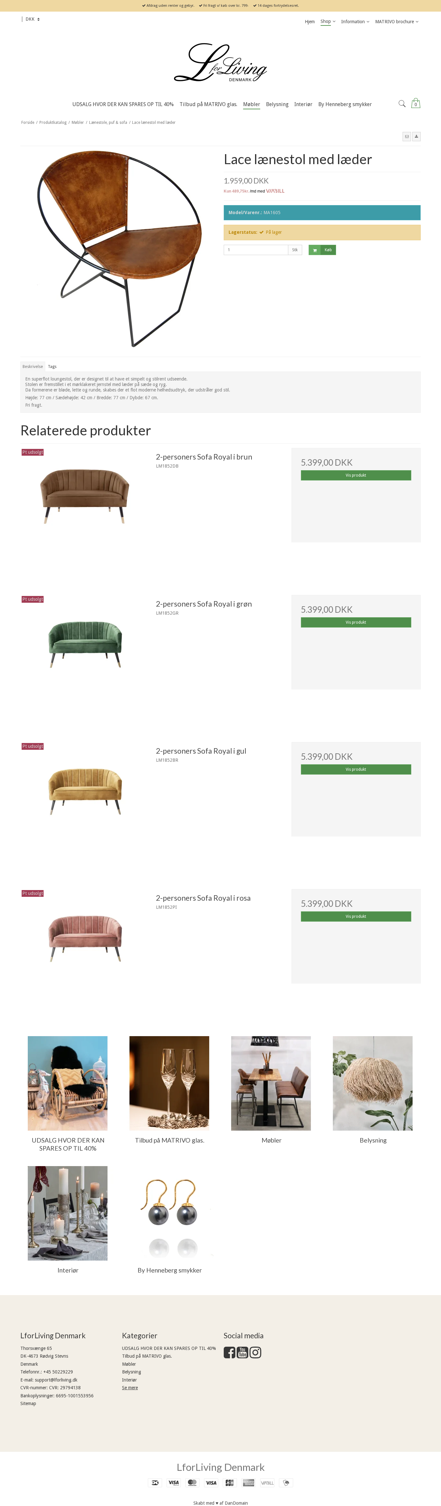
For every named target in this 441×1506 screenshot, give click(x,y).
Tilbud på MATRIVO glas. (147, 1356)
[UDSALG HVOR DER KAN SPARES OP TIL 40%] (67, 1083)
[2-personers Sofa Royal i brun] (84, 512)
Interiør (129, 1379)
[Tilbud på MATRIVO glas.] (169, 1083)
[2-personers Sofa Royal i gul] (84, 806)
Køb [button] (328, 250)
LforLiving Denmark (221, 1467)
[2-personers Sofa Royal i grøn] (84, 659)
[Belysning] (372, 1083)
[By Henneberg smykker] (169, 1213)
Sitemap (28, 1403)
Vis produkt (356, 475)
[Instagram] (255, 1355)
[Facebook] (229, 1355)
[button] (407, 136)
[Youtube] (242, 1355)
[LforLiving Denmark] (220, 63)
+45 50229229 (58, 1371)
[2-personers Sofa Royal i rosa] (84, 953)
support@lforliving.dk (56, 1379)
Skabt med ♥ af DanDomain (220, 1503)
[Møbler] (271, 1083)
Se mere (130, 1387)
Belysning (131, 1371)
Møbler (129, 1364)
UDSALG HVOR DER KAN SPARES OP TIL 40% (169, 1348)
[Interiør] (67, 1213)
